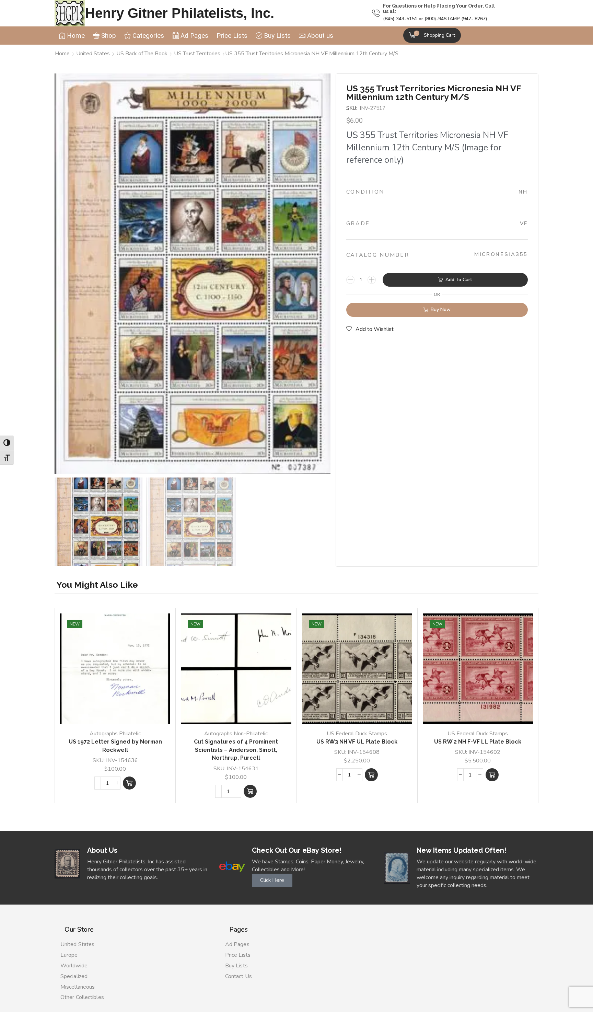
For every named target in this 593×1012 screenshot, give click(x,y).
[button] (432, 35)
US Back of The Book (141, 53)
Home (62, 53)
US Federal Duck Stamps (357, 733)
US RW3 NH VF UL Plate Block (356, 741)
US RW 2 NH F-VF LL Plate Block (477, 741)
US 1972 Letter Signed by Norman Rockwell (115, 745)
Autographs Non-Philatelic (236, 733)
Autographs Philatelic (115, 733)
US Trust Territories (197, 53)
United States (93, 53)
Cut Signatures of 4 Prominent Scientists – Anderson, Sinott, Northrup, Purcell (236, 749)
